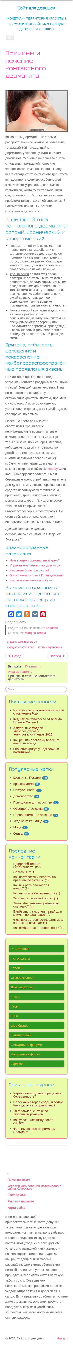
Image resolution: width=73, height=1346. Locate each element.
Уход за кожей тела (20, 647)
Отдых (18, 833)
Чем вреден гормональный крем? (35, 560)
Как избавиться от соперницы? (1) (38, 927)
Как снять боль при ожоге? (29, 570)
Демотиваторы (22, 987)
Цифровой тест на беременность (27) (27, 865)
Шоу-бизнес (19, 1025)
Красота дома (23, 783)
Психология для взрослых (32, 802)
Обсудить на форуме (26, 1044)
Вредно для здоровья (22, 641)
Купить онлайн (21, 1035)
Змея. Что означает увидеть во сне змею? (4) (36, 904)
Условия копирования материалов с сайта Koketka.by (34, 1187)
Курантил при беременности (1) (36, 893)
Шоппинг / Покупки (27, 777)
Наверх (62, 1338)
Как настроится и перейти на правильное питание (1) (34, 878)
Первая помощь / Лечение (32, 814)
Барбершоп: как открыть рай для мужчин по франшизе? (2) (37, 913)
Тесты (15, 996)
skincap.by (50, 468)
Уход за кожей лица (27, 821)
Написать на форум (25, 1054)
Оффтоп (17, 1064)
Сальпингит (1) (24, 872)
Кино (14, 1016)
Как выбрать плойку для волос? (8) (31, 886)
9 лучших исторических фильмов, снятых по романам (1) (38, 921)
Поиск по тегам (18, 1179)
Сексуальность (24, 790)
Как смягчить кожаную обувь (31, 580)
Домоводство (23, 796)
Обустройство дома (28, 808)
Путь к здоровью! (50, 647)
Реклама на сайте (20, 1201)
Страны (16, 968)
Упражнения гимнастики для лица (35, 565)
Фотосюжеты (20, 958)
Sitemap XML (17, 1194)
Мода (17, 827)
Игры (14, 1006)
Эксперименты (22, 977)
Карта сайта (16, 1207)
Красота (52, 627)
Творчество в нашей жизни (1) (35, 898)
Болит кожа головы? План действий (37, 575)
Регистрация (20, 948)
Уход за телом (35, 632)
